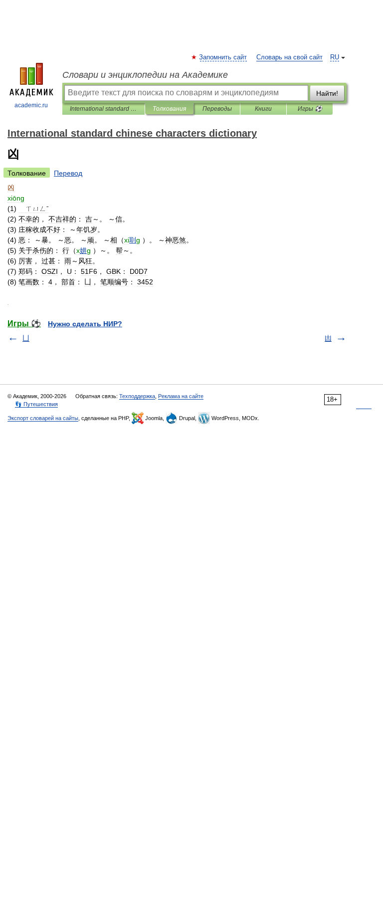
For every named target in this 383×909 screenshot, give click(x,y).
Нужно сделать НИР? (85, 324)
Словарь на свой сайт (289, 57)
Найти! (327, 93)
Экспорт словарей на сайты (42, 418)
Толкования (169, 108)
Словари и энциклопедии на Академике (145, 75)
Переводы (217, 108)
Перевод (68, 173)
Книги (263, 108)
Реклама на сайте (180, 396)
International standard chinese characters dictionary (103, 108)
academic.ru (31, 105)
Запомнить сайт (223, 57)
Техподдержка (137, 396)
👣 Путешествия (36, 404)
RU (334, 57)
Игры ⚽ (310, 108)
